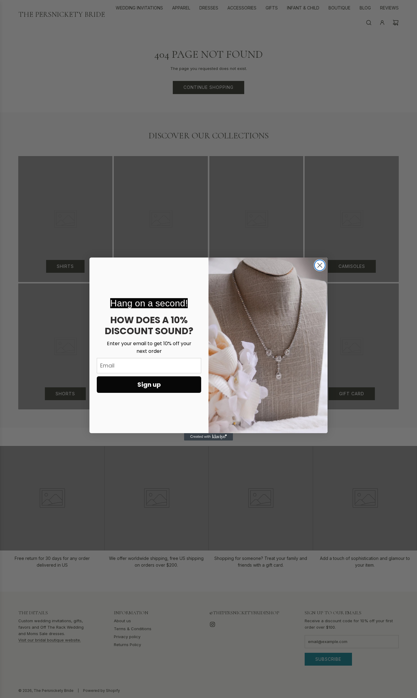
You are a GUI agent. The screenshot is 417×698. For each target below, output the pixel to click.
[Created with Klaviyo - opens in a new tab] (208, 436)
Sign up (149, 384)
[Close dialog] (319, 265)
